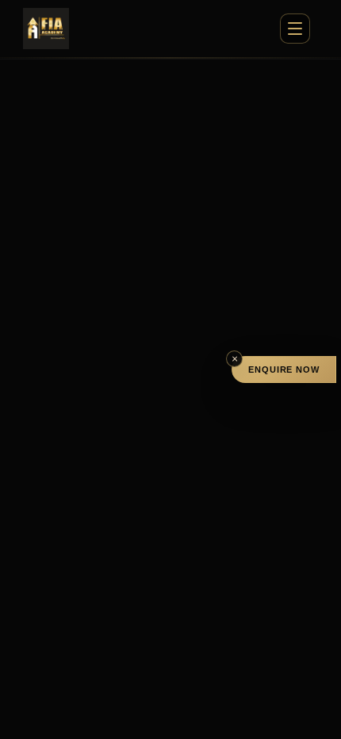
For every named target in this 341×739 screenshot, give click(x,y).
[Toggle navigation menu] (295, 28)
